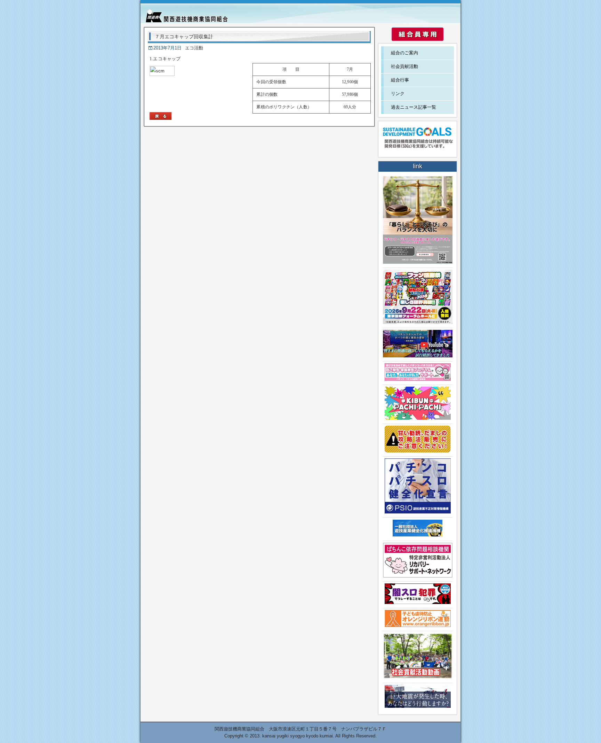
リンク (397, 93)
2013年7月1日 (167, 48)
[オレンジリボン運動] (418, 625)
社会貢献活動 (404, 66)
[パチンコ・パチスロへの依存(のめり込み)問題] (417, 262)
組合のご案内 (404, 52)
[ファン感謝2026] (417, 322)
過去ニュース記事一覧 (413, 107)
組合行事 (400, 80)
